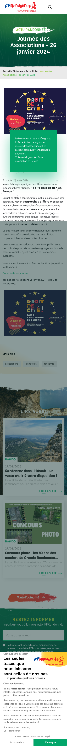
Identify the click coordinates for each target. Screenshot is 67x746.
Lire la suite (48, 491)
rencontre (49, 363)
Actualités (31, 71)
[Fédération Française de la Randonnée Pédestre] (20, 6)
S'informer (18, 71)
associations (11, 363)
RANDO (10, 459)
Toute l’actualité (28, 597)
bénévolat (31, 363)
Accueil (7, 71)
